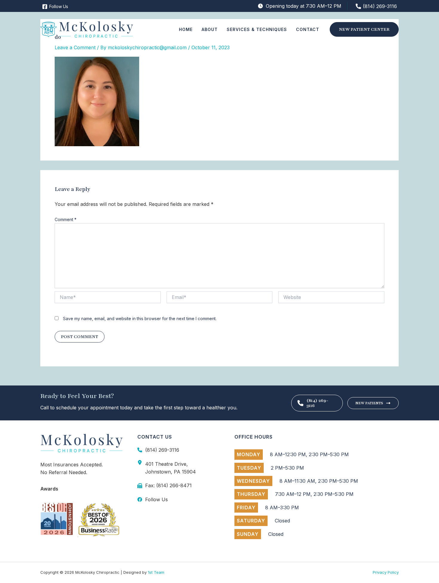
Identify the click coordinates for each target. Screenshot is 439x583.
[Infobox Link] (178, 450)
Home (186, 29)
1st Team (156, 572)
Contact (307, 29)
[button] (364, 29)
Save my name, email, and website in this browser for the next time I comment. (140, 318)
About (210, 29)
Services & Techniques (257, 29)
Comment (65, 219)
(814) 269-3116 (317, 402)
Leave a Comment (75, 47)
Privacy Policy (386, 572)
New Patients (369, 403)
